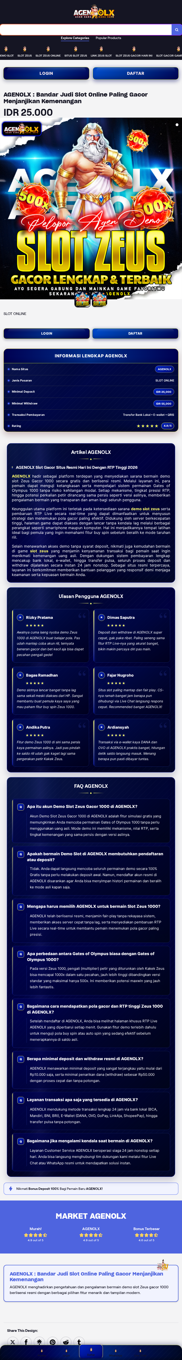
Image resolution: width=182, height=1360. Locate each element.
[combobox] (86, 29)
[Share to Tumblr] (79, 1342)
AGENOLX (21, 476)
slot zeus (39, 551)
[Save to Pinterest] (52, 1342)
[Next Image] (178, 209)
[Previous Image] (4, 209)
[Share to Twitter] (12, 1342)
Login (46, 73)
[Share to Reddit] (66, 1342)
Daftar (135, 73)
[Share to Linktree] (39, 1342)
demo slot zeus (145, 508)
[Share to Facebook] (26, 1342)
